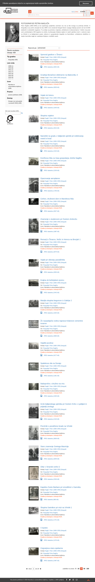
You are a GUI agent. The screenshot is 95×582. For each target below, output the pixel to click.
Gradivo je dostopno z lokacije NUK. (51, 64)
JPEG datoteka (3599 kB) (51, 87)
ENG (76, 11)
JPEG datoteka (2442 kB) (51, 292)
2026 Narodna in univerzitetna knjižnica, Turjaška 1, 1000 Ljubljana (44, 579)
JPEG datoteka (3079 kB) (51, 252)
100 (87, 568)
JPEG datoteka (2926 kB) (51, 479)
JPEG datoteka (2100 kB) (51, 419)
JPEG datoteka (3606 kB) (51, 438)
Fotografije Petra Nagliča (50, 59)
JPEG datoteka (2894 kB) (51, 272)
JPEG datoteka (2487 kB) (51, 560)
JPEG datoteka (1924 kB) (51, 151)
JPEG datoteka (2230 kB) (51, 170)
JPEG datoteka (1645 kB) (51, 107)
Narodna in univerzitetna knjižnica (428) (14, 86)
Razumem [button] (86, 3)
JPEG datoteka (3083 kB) (51, 336)
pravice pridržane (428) (15, 95)
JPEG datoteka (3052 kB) (51, 67)
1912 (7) (10, 71)
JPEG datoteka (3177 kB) (51, 355)
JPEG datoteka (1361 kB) (51, 375)
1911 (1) (10, 70)
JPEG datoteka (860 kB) (51, 499)
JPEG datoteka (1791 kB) (51, 520)
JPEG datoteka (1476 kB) (51, 540)
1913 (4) (10, 73)
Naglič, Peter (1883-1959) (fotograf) (55, 57)
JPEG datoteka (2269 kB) (51, 396)
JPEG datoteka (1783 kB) (51, 191)
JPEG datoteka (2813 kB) (51, 128)
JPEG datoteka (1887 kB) (51, 231)
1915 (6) (10, 77)
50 (84, 568)
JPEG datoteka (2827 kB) (51, 211)
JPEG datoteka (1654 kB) (51, 313)
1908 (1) (10, 66)
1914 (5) (10, 75)
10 (78, 568)
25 (81, 568)
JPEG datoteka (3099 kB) (51, 459)
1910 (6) (10, 68)
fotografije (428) (13, 59)
